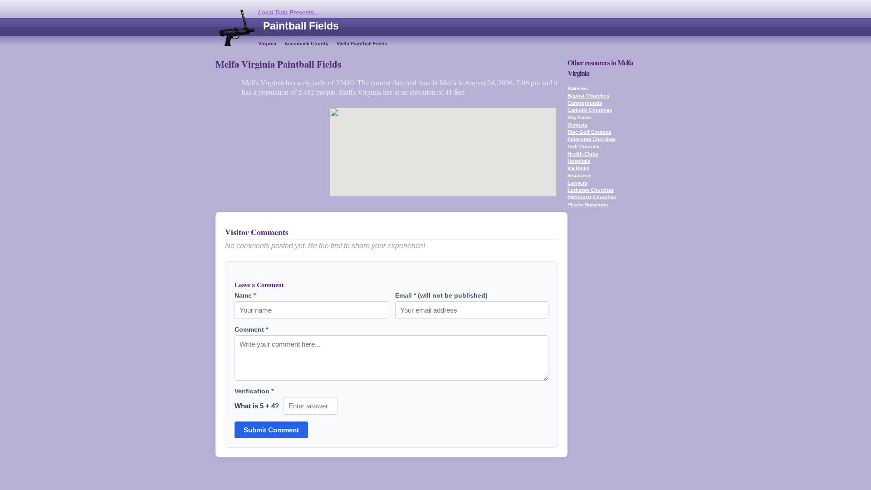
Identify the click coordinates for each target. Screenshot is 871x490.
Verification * (254, 391)
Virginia (267, 43)
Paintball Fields (301, 26)
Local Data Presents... (288, 12)
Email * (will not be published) (441, 295)
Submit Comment (271, 430)
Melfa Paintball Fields (362, 43)
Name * (245, 295)
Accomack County (306, 43)
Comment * (251, 329)
